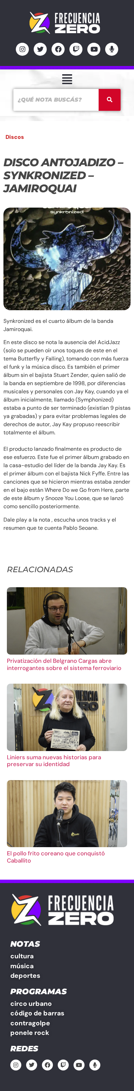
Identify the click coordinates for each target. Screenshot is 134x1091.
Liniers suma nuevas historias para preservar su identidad (54, 760)
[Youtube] (93, 49)
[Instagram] (22, 49)
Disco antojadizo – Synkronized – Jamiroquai (63, 175)
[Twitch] (75, 49)
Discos (14, 137)
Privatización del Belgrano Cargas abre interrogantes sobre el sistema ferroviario (64, 664)
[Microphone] (111, 49)
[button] (67, 79)
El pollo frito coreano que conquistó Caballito (56, 857)
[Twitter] (40, 49)
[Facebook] (58, 49)
